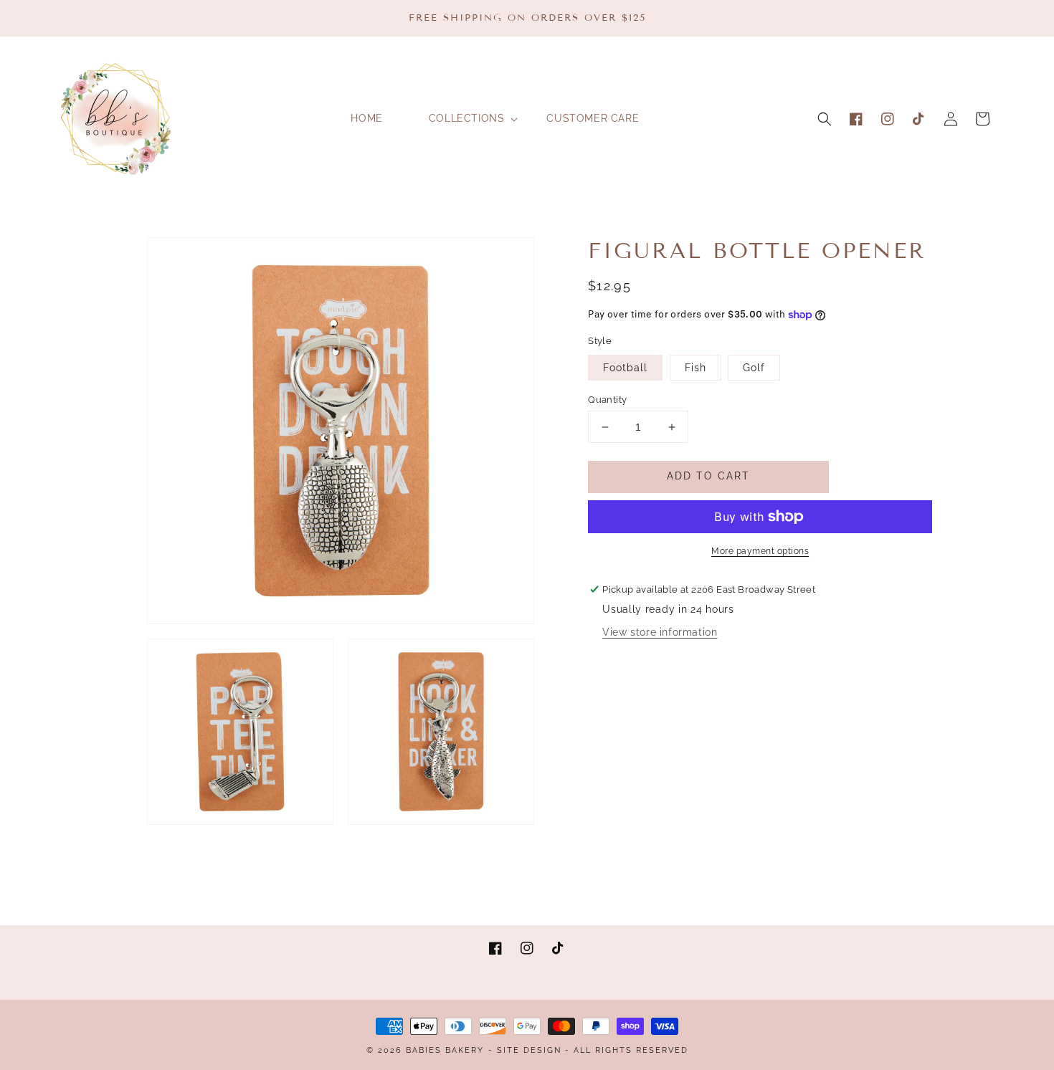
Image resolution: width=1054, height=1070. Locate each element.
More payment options (760, 551)
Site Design (529, 1050)
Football (625, 367)
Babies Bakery (445, 1050)
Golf (754, 367)
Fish (695, 367)
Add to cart (708, 476)
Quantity (607, 399)
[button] (824, 119)
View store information (659, 632)
